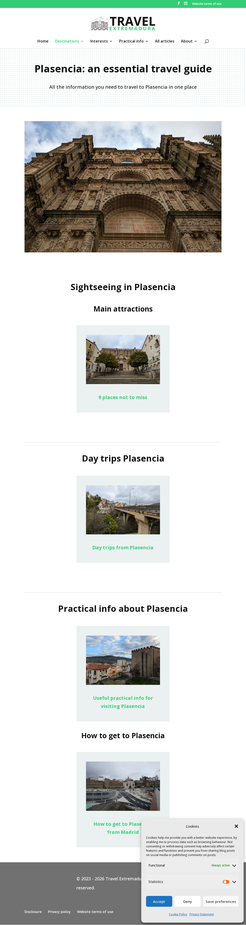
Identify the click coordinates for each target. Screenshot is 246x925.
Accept (159, 901)
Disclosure (33, 911)
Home (43, 41)
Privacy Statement (202, 914)
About (187, 41)
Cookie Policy (178, 914)
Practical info (131, 41)
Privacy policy (59, 911)
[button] (236, 826)
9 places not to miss (122, 397)
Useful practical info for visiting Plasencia (123, 702)
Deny (187, 901)
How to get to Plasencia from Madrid (123, 828)
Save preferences (221, 901)
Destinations (67, 41)
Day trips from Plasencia (123, 547)
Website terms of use (206, 4)
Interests (99, 41)
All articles (164, 41)
